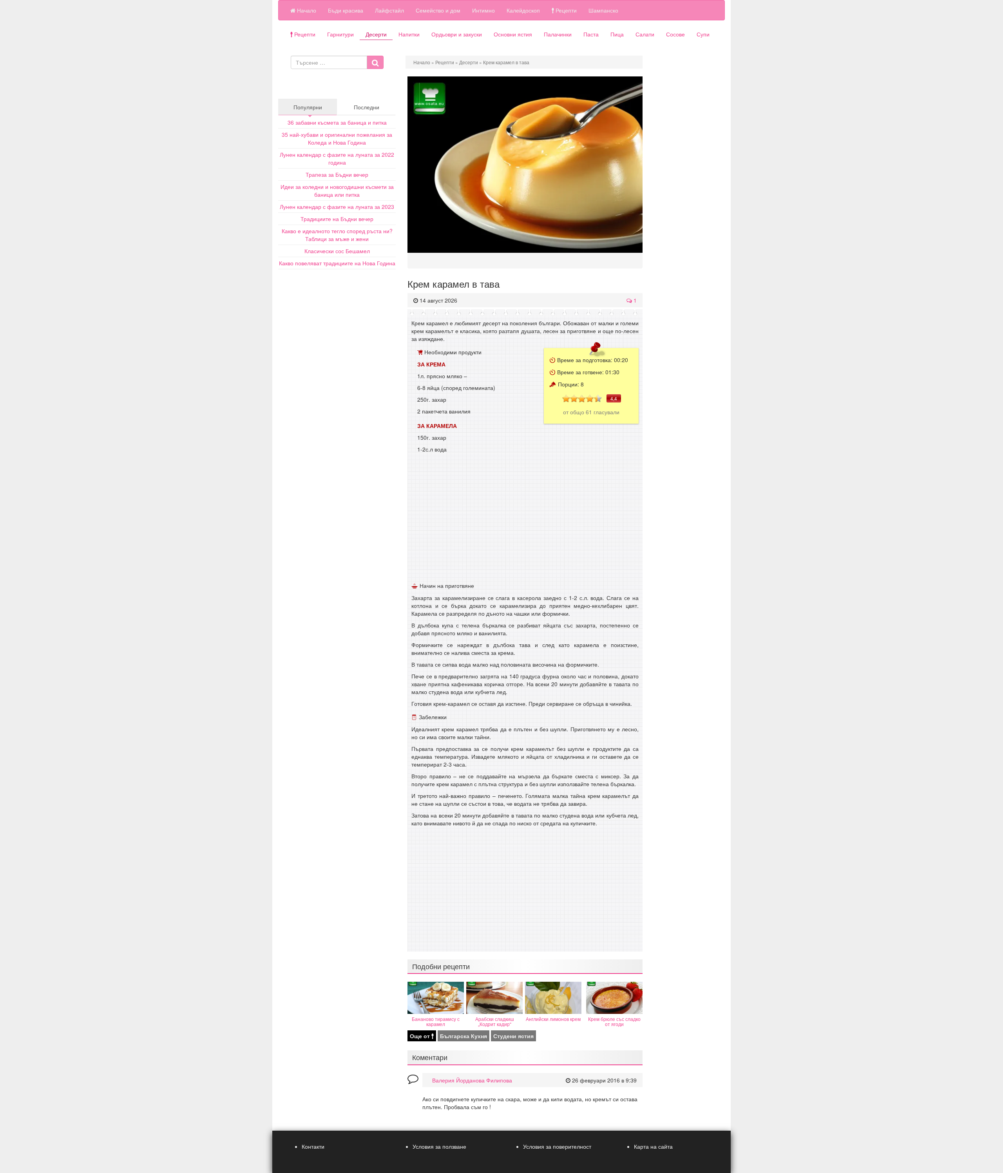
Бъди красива (345, 10)
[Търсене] (375, 62)
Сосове (675, 34)
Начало (305, 10)
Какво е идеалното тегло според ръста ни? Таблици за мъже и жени (337, 235)
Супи (703, 34)
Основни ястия (513, 34)
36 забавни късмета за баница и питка (337, 122)
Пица (617, 34)
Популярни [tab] (307, 107)
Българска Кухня (463, 1036)
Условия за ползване (439, 1146)
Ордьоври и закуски (456, 34)
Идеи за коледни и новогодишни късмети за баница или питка (337, 190)
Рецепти (565, 10)
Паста (591, 34)
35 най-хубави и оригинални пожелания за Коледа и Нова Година (337, 138)
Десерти (376, 34)
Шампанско (603, 10)
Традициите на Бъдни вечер (337, 219)
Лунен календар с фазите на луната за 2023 (337, 206)
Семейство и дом (438, 10)
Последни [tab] (366, 107)
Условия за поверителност (557, 1146)
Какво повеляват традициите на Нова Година (337, 263)
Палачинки (558, 34)
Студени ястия (513, 1036)
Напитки (409, 34)
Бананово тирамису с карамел (436, 1021)
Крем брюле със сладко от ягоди (614, 1021)
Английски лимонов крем (553, 1018)
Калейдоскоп (523, 10)
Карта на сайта (653, 1146)
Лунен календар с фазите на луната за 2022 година (337, 158)
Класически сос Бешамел (337, 251)
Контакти (313, 1146)
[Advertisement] (525, 521)
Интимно (483, 10)
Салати (644, 34)
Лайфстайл (389, 10)
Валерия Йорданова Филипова (472, 1080)
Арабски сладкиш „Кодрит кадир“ (494, 1021)
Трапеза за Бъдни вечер (337, 174)
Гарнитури (340, 34)
